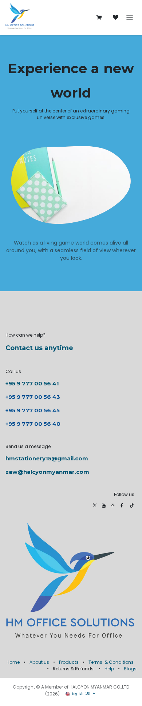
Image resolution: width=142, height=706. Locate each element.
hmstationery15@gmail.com (46, 458)
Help (109, 669)
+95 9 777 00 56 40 (32, 423)
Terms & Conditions (111, 662)
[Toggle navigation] (130, 18)
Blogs (130, 669)
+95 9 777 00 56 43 (33, 396)
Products (69, 662)
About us (39, 662)
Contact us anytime (39, 348)
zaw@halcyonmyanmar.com (47, 471)
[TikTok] (131, 505)
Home (13, 662)
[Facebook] (122, 505)
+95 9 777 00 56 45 (32, 410)
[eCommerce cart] (99, 17)
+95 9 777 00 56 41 (32, 383)
